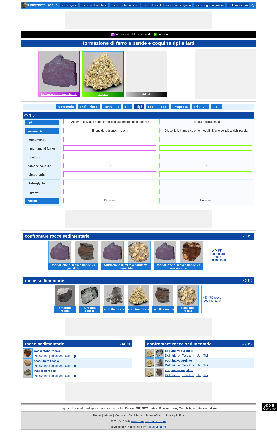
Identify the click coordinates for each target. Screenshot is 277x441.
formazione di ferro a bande (59, 94)
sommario (66, 106)
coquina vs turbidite (179, 350)
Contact (120, 415)
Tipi (139, 106)
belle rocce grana (239, 5)
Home (97, 415)
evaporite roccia (45, 370)
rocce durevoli (152, 5)
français (105, 408)
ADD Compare (269, 406)
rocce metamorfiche (125, 5)
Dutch (153, 408)
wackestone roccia (47, 351)
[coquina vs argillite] (154, 363)
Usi (127, 106)
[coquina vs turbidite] (154, 353)
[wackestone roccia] (27, 353)
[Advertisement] (138, 20)
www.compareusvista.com (148, 421)
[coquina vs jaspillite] (154, 372)
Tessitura (111, 106)
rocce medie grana (178, 5)
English (65, 408)
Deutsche (117, 408)
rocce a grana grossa (209, 5)
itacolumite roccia (46, 361)
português (91, 408)
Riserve (200, 106)
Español (77, 408)
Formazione (157, 106)
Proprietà (180, 106)
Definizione (89, 106)
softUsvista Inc (157, 426)
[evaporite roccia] (27, 373)
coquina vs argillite (178, 360)
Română (164, 408)
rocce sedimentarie (94, 5)
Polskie (129, 408)
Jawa (213, 408)
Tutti (216, 106)
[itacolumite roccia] (27, 363)
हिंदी (138, 408)
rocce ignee (69, 5)
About (108, 415)
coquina (103, 94)
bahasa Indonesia (197, 408)
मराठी (145, 408)
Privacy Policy (175, 415)
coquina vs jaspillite (179, 370)
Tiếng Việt (177, 408)
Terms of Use (154, 415)
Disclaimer (135, 415)
